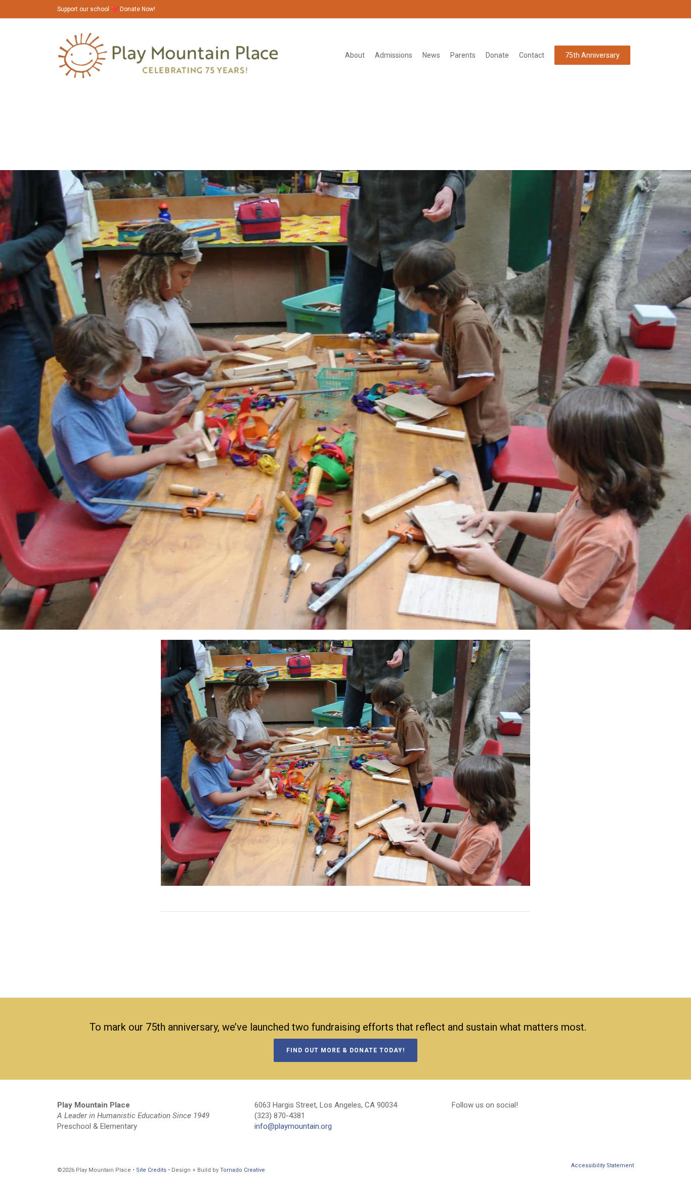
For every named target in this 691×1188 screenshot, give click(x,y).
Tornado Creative (242, 1170)
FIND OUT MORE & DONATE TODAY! (345, 1050)
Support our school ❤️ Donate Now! (106, 9)
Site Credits (151, 1170)
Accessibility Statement (602, 1165)
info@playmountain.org (293, 1126)
